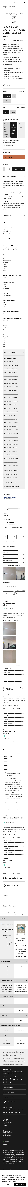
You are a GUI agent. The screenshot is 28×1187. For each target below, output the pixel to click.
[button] (21, 2)
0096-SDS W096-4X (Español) (11, 394)
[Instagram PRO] (10, 1079)
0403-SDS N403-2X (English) (10, 408)
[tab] (14, 19)
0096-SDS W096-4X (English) (11, 365)
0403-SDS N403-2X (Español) (11, 433)
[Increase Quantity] (9, 169)
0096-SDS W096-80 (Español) (11, 411)
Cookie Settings (12, 1181)
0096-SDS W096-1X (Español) (11, 368)
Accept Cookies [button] (20, 1184)
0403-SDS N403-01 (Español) (11, 440)
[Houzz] (3, 1082)
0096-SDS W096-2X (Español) (11, 386)
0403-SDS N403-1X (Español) (11, 426)
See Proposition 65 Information (11, 486)
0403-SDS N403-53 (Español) (11, 465)
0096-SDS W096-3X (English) (11, 361)
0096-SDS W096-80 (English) (10, 372)
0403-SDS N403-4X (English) (11, 422)
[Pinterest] (17, 1079)
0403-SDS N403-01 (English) (10, 404)
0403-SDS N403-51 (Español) (11, 458)
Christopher (5, 819)
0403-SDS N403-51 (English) (10, 447)
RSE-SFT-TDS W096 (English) (10, 474)
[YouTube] (14, 1079)
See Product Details (7, 64)
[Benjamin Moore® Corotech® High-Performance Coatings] (10, 1122)
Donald (4, 862)
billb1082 (5, 605)
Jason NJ (5, 691)
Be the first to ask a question (13, 889)
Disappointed (6, 733)
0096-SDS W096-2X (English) (11, 376)
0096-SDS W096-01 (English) (10, 379)
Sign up (4, 1071)
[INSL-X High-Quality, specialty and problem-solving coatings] (10, 1133)
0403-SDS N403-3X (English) (10, 415)
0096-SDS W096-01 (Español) (11, 390)
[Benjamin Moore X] (21, 1079)
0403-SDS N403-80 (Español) (11, 444)
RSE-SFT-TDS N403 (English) (10, 477)
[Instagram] (6, 1079)
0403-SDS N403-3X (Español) (11, 437)
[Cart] (24, 2)
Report (18, 665)
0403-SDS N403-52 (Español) (11, 462)
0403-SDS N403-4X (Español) (11, 429)
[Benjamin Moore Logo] (14, 2)
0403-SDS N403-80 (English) (10, 419)
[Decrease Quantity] (4, 169)
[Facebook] (3, 1079)
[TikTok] (10, 1082)
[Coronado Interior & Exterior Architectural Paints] (10, 1143)
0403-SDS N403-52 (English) (10, 451)
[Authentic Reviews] (10, 498)
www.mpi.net (20, 1064)
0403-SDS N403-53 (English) (10, 454)
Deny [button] (8, 1184)
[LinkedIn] (6, 1082)
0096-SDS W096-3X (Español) (11, 401)
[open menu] (3, 2)
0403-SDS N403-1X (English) (10, 397)
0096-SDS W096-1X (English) (10, 383)
